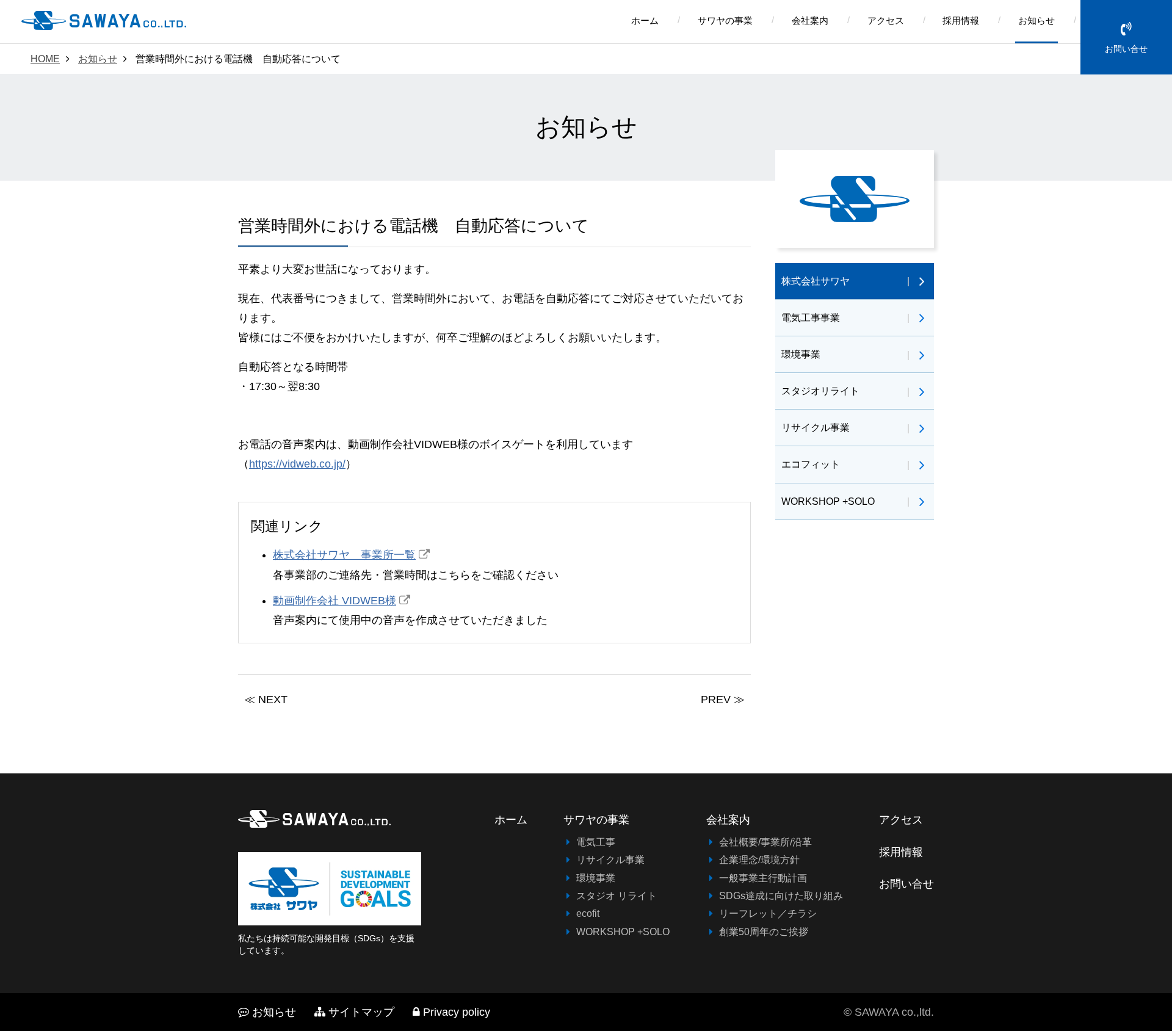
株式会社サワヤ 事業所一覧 (344, 555)
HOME (45, 58)
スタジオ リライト (616, 895)
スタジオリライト (820, 390)
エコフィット (810, 463)
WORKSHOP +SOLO (828, 501)
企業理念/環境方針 (759, 859)
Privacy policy (456, 1012)
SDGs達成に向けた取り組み (781, 895)
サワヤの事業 (725, 20)
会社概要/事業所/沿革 (765, 841)
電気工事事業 (810, 317)
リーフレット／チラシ (768, 913)
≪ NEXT (266, 699)
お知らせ (1036, 20)
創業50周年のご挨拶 (763, 931)
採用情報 (960, 20)
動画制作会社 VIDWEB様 (334, 601)
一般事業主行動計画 (763, 877)
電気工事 (595, 841)
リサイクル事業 (815, 427)
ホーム (645, 20)
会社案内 (810, 20)
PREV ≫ (723, 699)
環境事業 (800, 354)
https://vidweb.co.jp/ (297, 464)
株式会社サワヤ (815, 280)
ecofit (587, 913)
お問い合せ (1126, 49)
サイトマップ (361, 1012)
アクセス (885, 20)
